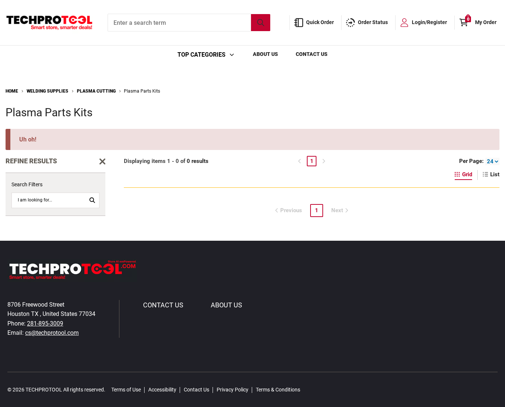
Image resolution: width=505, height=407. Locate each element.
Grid (467, 174)
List (494, 174)
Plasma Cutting (96, 91)
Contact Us (312, 54)
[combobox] (189, 22)
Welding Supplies (47, 91)
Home (12, 91)
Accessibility (162, 390)
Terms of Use (126, 390)
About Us (265, 54)
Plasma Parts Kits (142, 91)
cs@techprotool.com (52, 332)
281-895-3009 (45, 323)
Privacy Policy (232, 390)
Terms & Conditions (278, 390)
